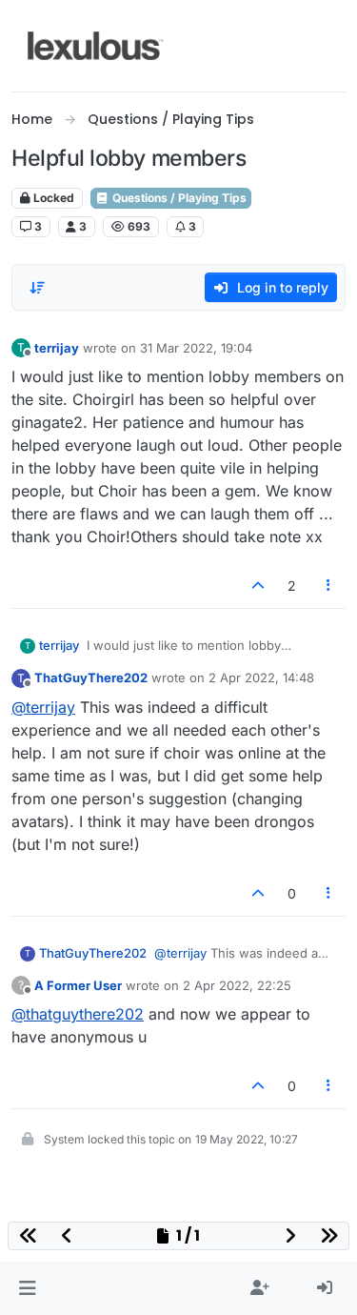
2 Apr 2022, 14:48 (261, 677)
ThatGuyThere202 (91, 677)
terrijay (56, 347)
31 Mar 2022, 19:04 (196, 347)
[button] (27, 1288)
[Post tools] (329, 585)
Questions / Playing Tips (178, 198)
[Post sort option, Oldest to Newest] (37, 287)
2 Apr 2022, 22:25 (237, 985)
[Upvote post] (258, 585)
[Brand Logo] (95, 46)
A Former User (78, 985)
